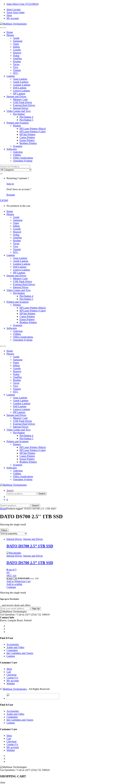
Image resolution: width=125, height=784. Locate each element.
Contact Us (12, 677)
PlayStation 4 (26, 117)
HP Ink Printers (27, 134)
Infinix (16, 46)
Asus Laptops (20, 79)
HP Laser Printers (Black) (33, 128)
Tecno (16, 64)
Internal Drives (20, 108)
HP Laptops (19, 93)
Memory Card (20, 99)
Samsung (17, 41)
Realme (17, 61)
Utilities (17, 154)
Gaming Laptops (21, 84)
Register (11, 194)
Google (17, 49)
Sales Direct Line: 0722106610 (23, 4)
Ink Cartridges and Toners (20, 653)
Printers (17, 125)
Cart (9, 671)
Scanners (17, 146)
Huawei (17, 52)
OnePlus (17, 58)
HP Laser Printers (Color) (33, 131)
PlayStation (19, 114)
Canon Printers (27, 137)
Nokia (16, 55)
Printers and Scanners (18, 122)
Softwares (12, 149)
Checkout (11, 674)
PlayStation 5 (26, 119)
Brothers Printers (28, 143)
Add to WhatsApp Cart (18, 581)
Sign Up (36, 608)
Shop (9, 15)
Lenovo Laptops (21, 90)
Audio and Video (15, 647)
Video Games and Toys (19, 111)
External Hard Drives (24, 105)
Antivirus (18, 152)
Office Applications (23, 157)
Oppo (16, 44)
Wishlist (11, 683)
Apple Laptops (20, 81)
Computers (12, 650)
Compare (11, 587)
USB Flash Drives (22, 102)
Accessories (13, 644)
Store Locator (14, 9)
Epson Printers (27, 140)
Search (10, 490)
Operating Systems (22, 160)
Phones (10, 35)
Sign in (10, 183)
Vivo (15, 67)
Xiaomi (17, 70)
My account (13, 18)
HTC (15, 73)
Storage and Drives (16, 96)
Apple (16, 38)
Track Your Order (16, 12)
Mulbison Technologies (15, 689)
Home (10, 32)
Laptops (11, 76)
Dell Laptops (19, 87)
